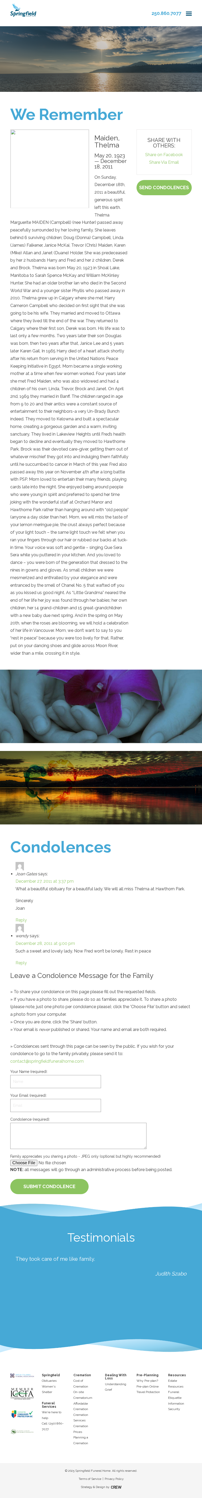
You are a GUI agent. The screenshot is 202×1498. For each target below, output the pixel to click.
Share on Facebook (164, 154)
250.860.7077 (166, 13)
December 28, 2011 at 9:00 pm (45, 943)
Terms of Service (90, 1479)
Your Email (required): (28, 1095)
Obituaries (49, 1381)
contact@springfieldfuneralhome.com (47, 1061)
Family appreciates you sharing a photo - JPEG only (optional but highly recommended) (85, 1156)
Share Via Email (164, 162)
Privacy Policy (114, 1479)
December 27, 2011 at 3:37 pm (45, 881)
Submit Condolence (49, 1186)
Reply (21, 920)
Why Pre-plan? (147, 1381)
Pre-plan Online (148, 1386)
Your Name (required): (29, 1072)
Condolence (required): (30, 1119)
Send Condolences (164, 187)
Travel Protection (148, 1392)
